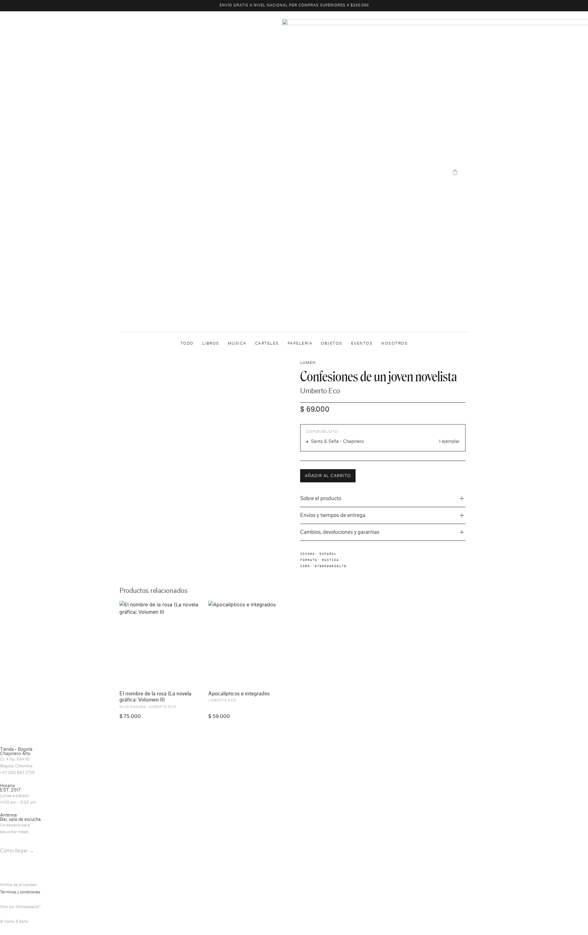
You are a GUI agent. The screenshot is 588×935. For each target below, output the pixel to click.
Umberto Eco (320, 391)
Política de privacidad (18, 885)
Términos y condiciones (20, 892)
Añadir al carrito (328, 476)
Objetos (331, 343)
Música (237, 343)
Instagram (9, 870)
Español (328, 554)
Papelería (300, 343)
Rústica (330, 560)
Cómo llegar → (17, 850)
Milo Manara (132, 707)
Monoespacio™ (28, 907)
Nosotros (394, 343)
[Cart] (455, 172)
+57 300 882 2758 (17, 773)
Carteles (267, 343)
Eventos (362, 343)
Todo (187, 343)
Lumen (308, 363)
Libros (210, 343)
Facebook (28, 870)
